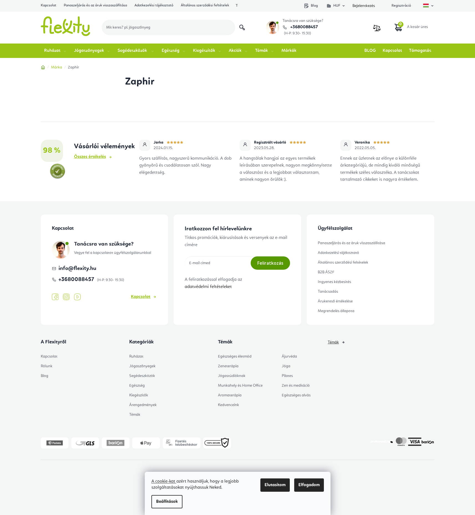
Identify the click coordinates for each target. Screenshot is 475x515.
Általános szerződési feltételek (205, 5)
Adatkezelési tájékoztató (153, 5)
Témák (134, 415)
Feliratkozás (270, 263)
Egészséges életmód (235, 356)
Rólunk (46, 366)
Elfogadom (309, 485)
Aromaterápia (230, 395)
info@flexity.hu (77, 268)
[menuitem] (55, 51)
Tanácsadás (328, 292)
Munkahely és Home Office (240, 385)
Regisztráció (401, 5)
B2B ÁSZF (326, 272)
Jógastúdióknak (231, 376)
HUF (336, 5)
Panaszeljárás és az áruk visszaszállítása (95, 5)
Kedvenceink (228, 405)
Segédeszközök (142, 376)
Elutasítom (275, 485)
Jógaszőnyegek (142, 366)
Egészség (137, 385)
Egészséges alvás (296, 395)
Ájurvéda (289, 356)
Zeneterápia (228, 366)
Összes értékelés (90, 157)
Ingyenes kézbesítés (334, 282)
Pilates (287, 376)
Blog (314, 5)
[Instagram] (66, 297)
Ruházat (136, 356)
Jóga (286, 366)
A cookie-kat (163, 481)
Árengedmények (143, 405)
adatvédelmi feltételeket (208, 287)
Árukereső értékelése (335, 301)
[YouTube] (77, 297)
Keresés (242, 27)
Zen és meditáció (296, 385)
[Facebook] (55, 297)
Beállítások (167, 501)
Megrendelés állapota (336, 311)
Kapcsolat (48, 5)
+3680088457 (303, 27)
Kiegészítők (138, 395)
